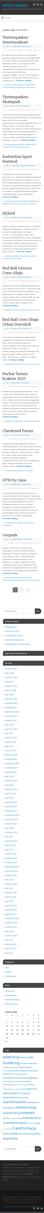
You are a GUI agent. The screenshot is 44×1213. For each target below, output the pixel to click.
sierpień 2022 (11, 875)
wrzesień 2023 (11, 819)
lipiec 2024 (9, 776)
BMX (31, 1057)
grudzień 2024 (11, 755)
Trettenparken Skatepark (15, 99)
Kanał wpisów (11, 995)
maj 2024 (9, 785)
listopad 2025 (11, 707)
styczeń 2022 (11, 905)
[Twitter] (37, 5)
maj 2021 (9, 940)
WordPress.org (11, 1004)
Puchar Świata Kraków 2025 (15, 376)
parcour (32, 1088)
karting (17, 1085)
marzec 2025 (10, 742)
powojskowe (32, 1102)
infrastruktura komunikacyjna (20, 1077)
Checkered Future (17, 430)
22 (33, 1030)
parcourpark (10, 1093)
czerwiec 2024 (11, 780)
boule (23, 1063)
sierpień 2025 (11, 720)
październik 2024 (12, 763)
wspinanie (32, 204)
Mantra (27, 1207)
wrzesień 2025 (11, 716)
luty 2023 (9, 849)
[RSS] (41, 5)
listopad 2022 (11, 862)
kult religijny (24, 1085)
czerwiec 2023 (11, 832)
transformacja (21, 87)
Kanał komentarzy (12, 999)
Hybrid (8, 213)
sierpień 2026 (11, 668)
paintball (23, 1089)
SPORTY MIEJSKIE (15, 5)
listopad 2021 (11, 914)
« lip (5, 1041)
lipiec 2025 (9, 724)
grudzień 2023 (11, 806)
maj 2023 (9, 836)
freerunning (7, 1071)
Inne (7, 967)
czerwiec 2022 (11, 884)
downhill (25, 201)
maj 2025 (9, 733)
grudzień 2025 (11, 703)
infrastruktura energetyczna (15, 1074)
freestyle (15, 1070)
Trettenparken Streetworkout (15, 40)
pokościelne (9, 1097)
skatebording (11, 1113)
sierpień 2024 (11, 772)
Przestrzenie (26, 46)
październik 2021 (12, 918)
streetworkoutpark (8, 87)
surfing (30, 1123)
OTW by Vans (14, 480)
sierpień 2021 (11, 927)
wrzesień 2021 (11, 922)
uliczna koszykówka (29, 1133)
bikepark (16, 310)
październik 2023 (12, 815)
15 (33, 1026)
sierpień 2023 (11, 823)
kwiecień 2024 (11, 789)
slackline (5, 204)
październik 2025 (12, 711)
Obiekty (23, 166)
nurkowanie (16, 1089)
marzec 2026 (10, 690)
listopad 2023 (11, 810)
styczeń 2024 (11, 802)
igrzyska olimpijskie (29, 1070)
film (30, 1067)
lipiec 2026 (9, 673)
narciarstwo (7, 1089)
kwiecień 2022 (11, 892)
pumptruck (9, 1107)
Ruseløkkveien (11, 627)
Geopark (10, 535)
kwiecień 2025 (11, 737)
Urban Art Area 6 (12, 631)
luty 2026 (9, 694)
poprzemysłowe (19, 85)
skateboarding (30, 144)
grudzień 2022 (11, 858)
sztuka (34, 256)
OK (37, 611)
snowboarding (16, 1118)
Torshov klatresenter (14, 635)
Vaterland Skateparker (14, 640)
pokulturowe (22, 1097)
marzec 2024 (10, 793)
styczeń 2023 (11, 854)
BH (8, 46)
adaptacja (9, 85)
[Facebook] (34, 5)
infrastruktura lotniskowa (11, 1081)
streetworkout (30, 85)
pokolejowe (24, 1093)
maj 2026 (9, 681)
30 (38, 1034)
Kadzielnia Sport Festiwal (17, 159)
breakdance (7, 1067)
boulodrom (31, 1063)
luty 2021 (9, 953)
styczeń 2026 (11, 699)
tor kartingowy (7, 1129)
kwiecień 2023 (11, 841)
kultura (31, 1084)
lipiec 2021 (9, 931)
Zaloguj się (9, 991)
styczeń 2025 (11, 750)
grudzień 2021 (11, 909)
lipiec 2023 (9, 828)
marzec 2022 (10, 897)
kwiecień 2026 (11, 686)
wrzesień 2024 (11, 767)
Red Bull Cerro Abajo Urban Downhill (20, 322)
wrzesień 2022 (11, 871)
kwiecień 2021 (11, 944)
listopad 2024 (11, 759)
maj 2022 (9, 888)
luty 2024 (9, 798)
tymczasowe (31, 87)
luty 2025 (9, 746)
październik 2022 (12, 866)
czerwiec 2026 (11, 677)
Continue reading (24, 80)
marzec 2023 (10, 845)
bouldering (17, 201)
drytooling (24, 1067)
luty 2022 (9, 901)
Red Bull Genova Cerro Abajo (17, 270)
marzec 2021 (10, 948)
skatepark (5, 147)
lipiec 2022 (9, 879)
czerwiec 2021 (11, 935)
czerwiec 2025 (11, 729)
